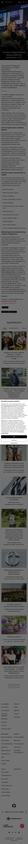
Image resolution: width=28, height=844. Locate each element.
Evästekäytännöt (14, 443)
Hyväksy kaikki (14, 436)
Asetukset (14, 440)
